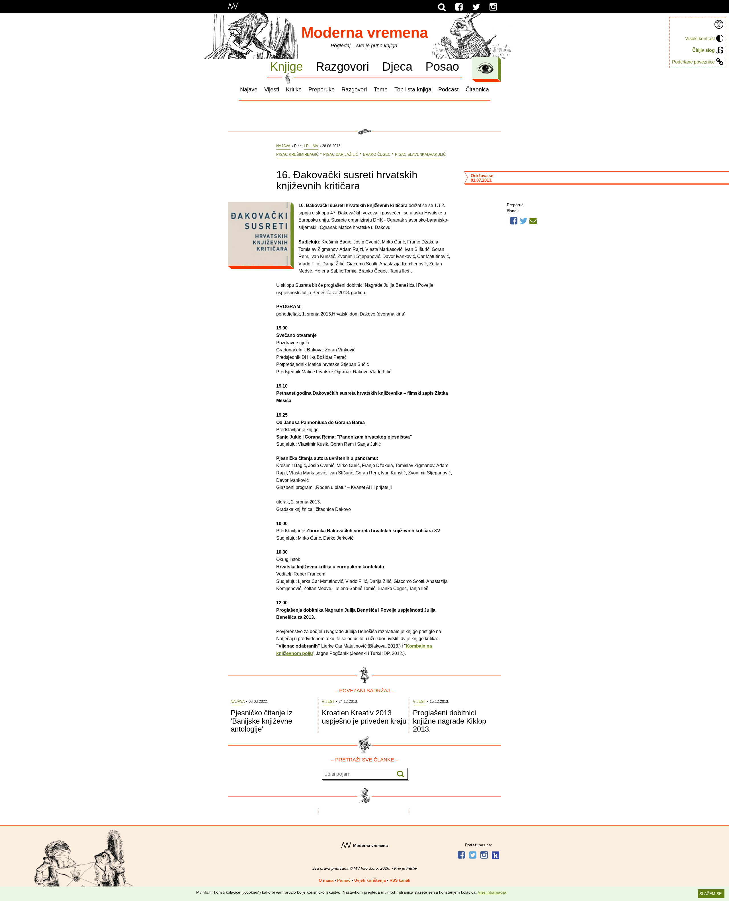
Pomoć (344, 880)
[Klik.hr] (495, 856)
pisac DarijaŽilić (340, 154)
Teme (381, 89)
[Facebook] (459, 7)
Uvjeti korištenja (370, 880)
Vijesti (271, 89)
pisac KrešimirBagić (297, 154)
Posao (442, 66)
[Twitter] (476, 7)
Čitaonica (477, 89)
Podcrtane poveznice (693, 62)
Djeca (397, 66)
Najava (283, 146)
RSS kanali (400, 880)
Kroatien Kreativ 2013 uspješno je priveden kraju (364, 716)
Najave (248, 89)
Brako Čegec (376, 154)
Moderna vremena (364, 32)
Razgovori (342, 66)
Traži (401, 774)
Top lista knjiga (412, 89)
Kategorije (485, 68)
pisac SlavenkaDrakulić (420, 154)
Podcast (448, 89)
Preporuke (321, 89)
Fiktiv (411, 868)
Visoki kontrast (700, 38)
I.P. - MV (311, 146)
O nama (326, 880)
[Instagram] (493, 7)
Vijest (328, 701)
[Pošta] (533, 220)
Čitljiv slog (703, 50)
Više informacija (492, 892)
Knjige (286, 66)
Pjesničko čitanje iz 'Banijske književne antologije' (261, 720)
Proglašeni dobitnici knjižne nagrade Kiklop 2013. (449, 720)
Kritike (294, 89)
